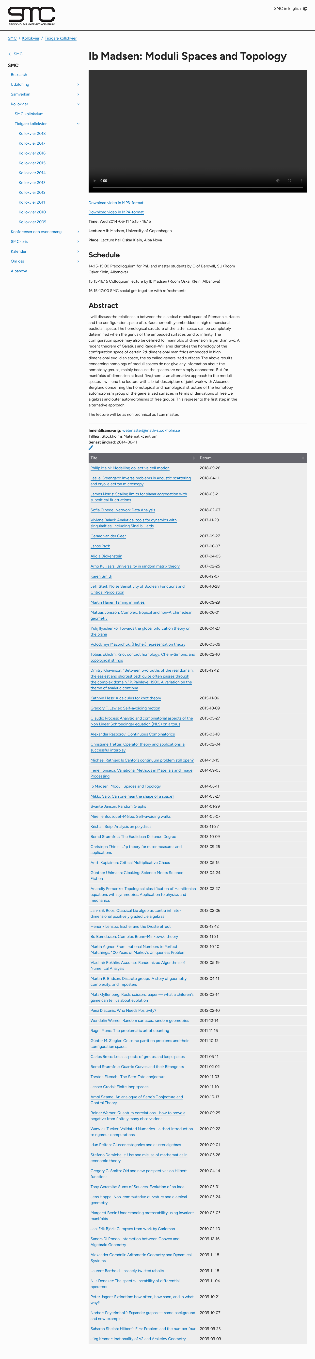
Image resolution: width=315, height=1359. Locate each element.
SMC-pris (19, 241)
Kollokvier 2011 (32, 202)
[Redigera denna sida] (91, 447)
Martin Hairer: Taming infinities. (118, 602)
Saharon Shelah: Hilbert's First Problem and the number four (143, 1328)
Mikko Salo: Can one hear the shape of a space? (132, 796)
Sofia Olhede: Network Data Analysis (123, 510)
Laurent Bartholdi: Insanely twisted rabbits (127, 1270)
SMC (12, 38)
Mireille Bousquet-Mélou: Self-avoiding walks (131, 816)
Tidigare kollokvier (61, 38)
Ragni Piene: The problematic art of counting (130, 1030)
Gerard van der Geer (108, 536)
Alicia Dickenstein (106, 556)
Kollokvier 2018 (32, 133)
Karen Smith (101, 576)
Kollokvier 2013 (32, 182)
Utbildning (20, 84)
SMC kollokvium (29, 113)
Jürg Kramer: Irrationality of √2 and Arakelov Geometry (138, 1338)
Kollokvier (30, 38)
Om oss (17, 261)
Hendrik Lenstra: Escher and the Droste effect (131, 926)
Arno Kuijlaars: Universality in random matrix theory (135, 566)
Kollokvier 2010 (32, 212)
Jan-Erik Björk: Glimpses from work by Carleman (133, 1228)
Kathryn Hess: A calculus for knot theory (126, 698)
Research (19, 74)
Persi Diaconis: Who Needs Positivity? (123, 1010)
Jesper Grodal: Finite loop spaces (119, 1086)
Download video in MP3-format (116, 202)
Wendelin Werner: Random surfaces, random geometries (140, 1020)
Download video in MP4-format (116, 212)
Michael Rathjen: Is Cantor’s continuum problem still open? (142, 760)
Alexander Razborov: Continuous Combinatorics (133, 734)
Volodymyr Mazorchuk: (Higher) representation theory (138, 644)
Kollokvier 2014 (32, 172)
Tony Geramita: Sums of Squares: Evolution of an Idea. (138, 1186)
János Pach (100, 546)
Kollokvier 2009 (32, 222)
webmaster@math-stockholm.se (151, 430)
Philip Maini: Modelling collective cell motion (130, 468)
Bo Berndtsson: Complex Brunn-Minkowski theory (134, 936)
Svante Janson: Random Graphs (118, 806)
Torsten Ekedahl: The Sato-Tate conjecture (128, 1076)
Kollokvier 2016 (32, 153)
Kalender (18, 251)
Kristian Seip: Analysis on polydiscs (121, 826)
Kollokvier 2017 (32, 143)
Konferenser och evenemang (36, 231)
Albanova (19, 271)
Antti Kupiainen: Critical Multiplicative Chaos (130, 862)
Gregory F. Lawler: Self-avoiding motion (125, 708)
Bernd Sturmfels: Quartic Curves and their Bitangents (137, 1066)
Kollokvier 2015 (32, 163)
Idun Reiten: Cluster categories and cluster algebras (136, 1144)
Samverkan (20, 94)
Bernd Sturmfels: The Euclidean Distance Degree (133, 836)
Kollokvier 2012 (32, 192)
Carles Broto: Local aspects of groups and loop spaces (138, 1056)
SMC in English (287, 8)
